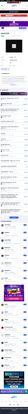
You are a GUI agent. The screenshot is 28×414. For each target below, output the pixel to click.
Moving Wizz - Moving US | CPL (7, 121)
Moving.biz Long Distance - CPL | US (8, 182)
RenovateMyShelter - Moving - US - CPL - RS (10, 160)
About (6, 401)
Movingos (3, 133)
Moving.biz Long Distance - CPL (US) (9, 177)
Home (3, 19)
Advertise (25, 401)
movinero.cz (3, 139)
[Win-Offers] (14, 292)
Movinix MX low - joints (6, 115)
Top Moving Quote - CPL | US (7, 171)
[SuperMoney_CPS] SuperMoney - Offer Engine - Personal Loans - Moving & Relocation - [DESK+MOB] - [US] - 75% (9, 196)
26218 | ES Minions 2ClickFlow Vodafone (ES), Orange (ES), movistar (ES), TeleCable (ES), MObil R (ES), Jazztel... (11, 211)
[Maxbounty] (14, 15)
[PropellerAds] (14, 391)
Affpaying (8, 0)
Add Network (15, 401)
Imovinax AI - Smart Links (6, 103)
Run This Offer (4, 69)
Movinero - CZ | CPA (5, 149)
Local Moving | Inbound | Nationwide (8, 166)
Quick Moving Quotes (5, 144)
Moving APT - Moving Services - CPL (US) (10, 98)
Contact (20, 401)
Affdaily (13, 0)
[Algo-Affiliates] (14, 93)
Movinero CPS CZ (4, 155)
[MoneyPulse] (14, 379)
